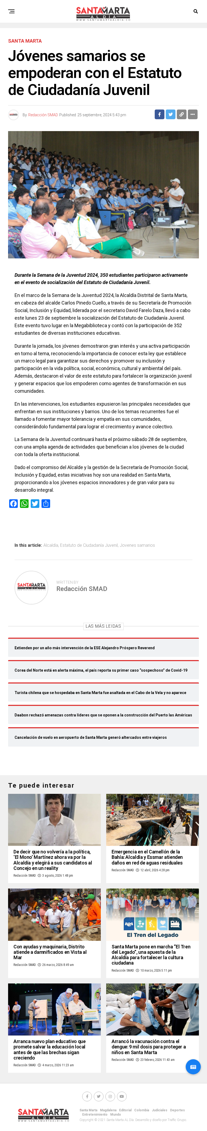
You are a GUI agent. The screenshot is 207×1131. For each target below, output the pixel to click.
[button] (193, 1066)
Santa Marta (88, 1110)
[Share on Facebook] (159, 114)
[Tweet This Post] (170, 114)
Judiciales (159, 1110)
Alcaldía (50, 545)
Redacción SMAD (43, 115)
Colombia (141, 1110)
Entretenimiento (95, 1114)
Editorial (125, 1110)
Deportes (177, 1110)
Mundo (115, 1114)
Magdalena (108, 1110)
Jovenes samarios (137, 545)
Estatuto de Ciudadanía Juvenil (89, 545)
